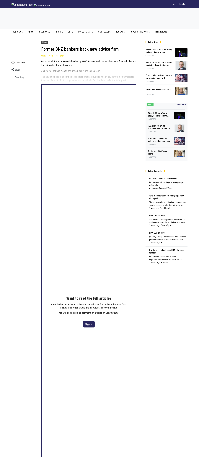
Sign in (88, 324)
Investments (85, 31)
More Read (181, 104)
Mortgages (104, 31)
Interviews (161, 31)
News (31, 31)
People (59, 31)
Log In (182, 4)
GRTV (70, 31)
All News (18, 31)
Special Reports (140, 31)
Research (121, 31)
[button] (174, 4)
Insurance (44, 31)
